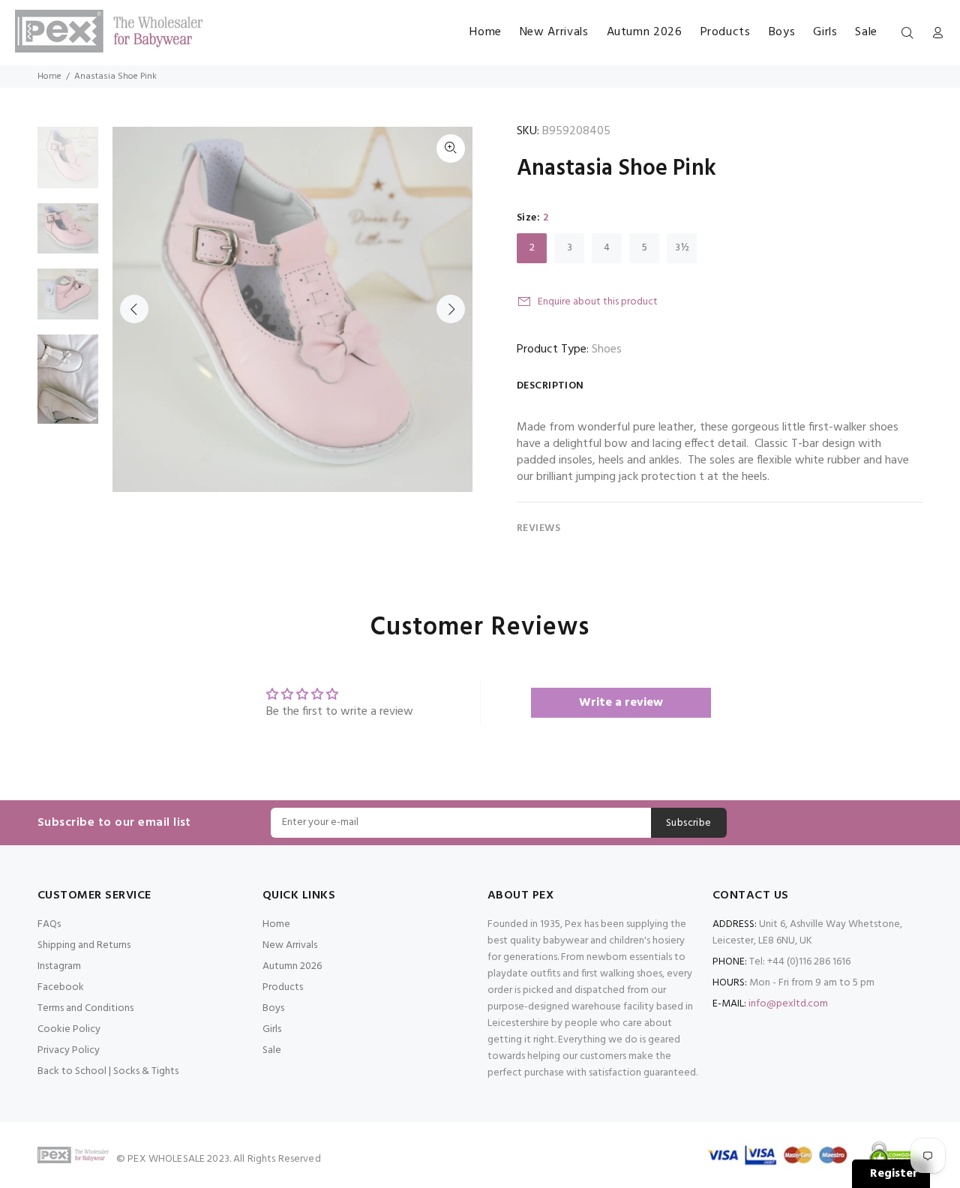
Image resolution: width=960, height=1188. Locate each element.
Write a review (621, 702)
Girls (271, 1029)
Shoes (607, 349)
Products (282, 987)
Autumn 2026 (292, 966)
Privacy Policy (69, 1050)
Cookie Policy (69, 1029)
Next (450, 309)
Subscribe (689, 823)
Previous (134, 309)
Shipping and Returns (84, 945)
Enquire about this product (598, 301)
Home (50, 76)
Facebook (61, 987)
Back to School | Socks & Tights (108, 1071)
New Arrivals (289, 945)
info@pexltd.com (788, 1003)
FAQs (49, 924)
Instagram (59, 966)
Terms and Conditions (86, 1008)
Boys (273, 1008)
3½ (682, 247)
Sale (271, 1050)
